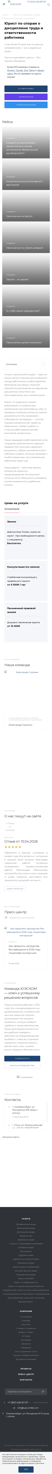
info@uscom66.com (28, 1408)
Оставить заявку (26, 89)
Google (19, 70)
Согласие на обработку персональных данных (26, 1445)
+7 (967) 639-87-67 (18, 1403)
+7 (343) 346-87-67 (36, 1)
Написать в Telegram (26, 105)
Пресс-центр (26, 1374)
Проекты (26, 1369)
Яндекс (11, 70)
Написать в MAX (26, 97)
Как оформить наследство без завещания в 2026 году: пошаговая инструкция (25, 949)
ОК (26, 1469)
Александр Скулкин (20, 725)
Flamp (32, 70)
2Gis (26, 70)
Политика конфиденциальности (26, 1449)
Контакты (26, 1380)
